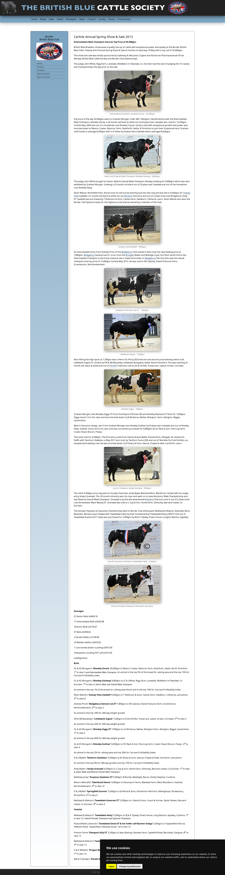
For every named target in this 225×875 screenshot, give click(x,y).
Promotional (124, 19)
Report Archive (43, 77)
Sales (51, 19)
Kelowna (128, 196)
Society (102, 19)
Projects (92, 19)
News (82, 19)
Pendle (113, 365)
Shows (111, 19)
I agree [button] (111, 866)
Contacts (41, 70)
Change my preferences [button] (129, 866)
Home (34, 19)
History (40, 67)
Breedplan (71, 19)
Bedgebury (126, 251)
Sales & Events (43, 73)
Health (60, 19)
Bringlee (130, 255)
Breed (43, 19)
